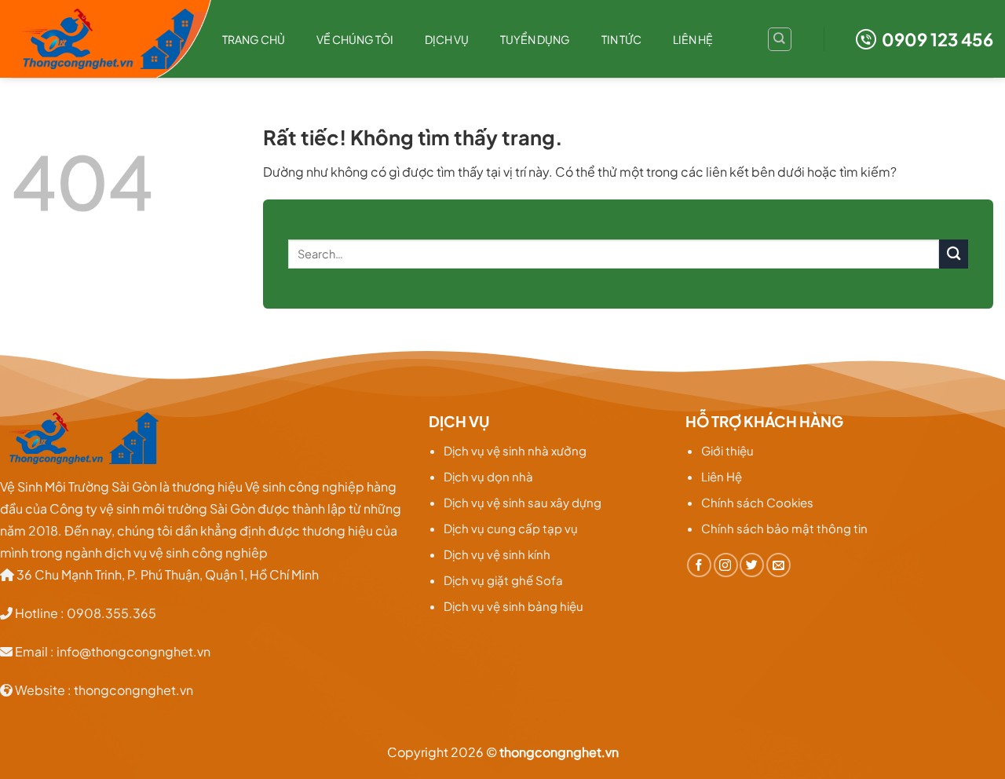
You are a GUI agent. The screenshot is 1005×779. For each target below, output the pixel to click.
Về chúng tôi (354, 39)
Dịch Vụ (447, 39)
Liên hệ (693, 39)
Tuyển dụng (535, 39)
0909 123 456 (937, 39)
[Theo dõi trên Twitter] (752, 565)
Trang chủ (253, 39)
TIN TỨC (621, 39)
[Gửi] (953, 254)
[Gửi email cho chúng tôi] (778, 565)
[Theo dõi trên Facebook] (699, 565)
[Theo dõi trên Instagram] (726, 565)
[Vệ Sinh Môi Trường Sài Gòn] (105, 39)
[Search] (779, 39)
